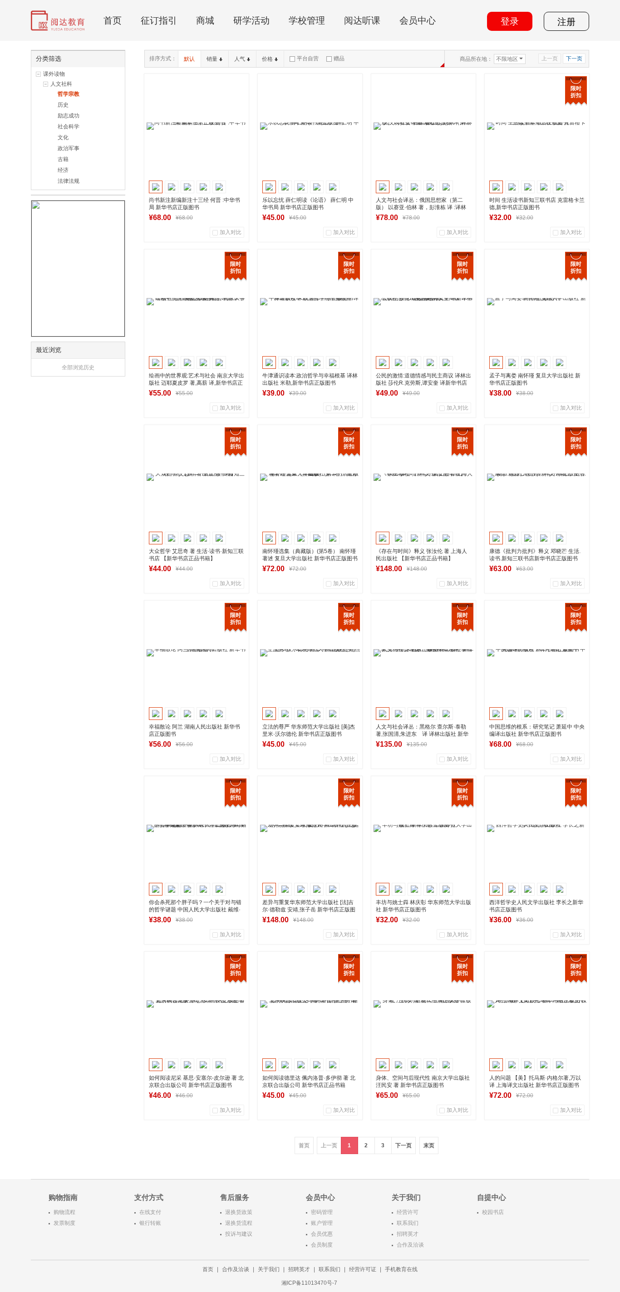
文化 (63, 137)
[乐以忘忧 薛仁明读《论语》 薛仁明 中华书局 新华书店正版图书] (310, 126)
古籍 (63, 159)
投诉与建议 (238, 1234)
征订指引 (159, 20)
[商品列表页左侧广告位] (78, 268)
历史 (63, 105)
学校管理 (307, 20)
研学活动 (251, 20)
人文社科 (61, 84)
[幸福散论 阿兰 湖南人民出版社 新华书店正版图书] (196, 653)
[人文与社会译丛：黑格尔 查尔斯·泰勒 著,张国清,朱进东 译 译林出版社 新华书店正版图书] (423, 653)
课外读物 (54, 74)
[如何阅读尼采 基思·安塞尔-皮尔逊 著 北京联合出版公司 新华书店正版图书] (196, 1004)
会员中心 (417, 20)
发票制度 (64, 1223)
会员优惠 (322, 1234)
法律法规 (68, 181)
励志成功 (68, 116)
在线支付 (150, 1212)
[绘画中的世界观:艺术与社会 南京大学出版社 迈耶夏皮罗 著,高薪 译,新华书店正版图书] (196, 302)
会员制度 (322, 1245)
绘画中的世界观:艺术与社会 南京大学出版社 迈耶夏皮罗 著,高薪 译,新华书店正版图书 (196, 382)
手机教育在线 (401, 1269)
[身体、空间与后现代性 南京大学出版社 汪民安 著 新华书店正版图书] (423, 1004)
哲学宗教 (68, 94)
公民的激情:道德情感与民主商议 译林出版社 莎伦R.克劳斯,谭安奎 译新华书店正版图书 (423, 382)
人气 (239, 59)
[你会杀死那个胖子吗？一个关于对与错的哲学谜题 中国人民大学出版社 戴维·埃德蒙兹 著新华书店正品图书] (196, 828)
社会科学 (68, 126)
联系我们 (407, 1223)
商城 (205, 20)
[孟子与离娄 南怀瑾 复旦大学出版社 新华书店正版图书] (537, 302)
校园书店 (493, 1212)
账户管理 (322, 1223)
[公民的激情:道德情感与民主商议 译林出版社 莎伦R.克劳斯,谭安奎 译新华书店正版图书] (423, 302)
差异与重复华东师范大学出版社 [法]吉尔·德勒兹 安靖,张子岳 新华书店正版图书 (308, 909)
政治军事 (68, 148)
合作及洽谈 (410, 1245)
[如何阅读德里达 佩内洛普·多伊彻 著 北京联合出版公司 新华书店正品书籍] (310, 1004)
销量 (212, 59)
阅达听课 (362, 20)
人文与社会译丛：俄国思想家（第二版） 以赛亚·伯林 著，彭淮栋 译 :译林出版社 (421, 207)
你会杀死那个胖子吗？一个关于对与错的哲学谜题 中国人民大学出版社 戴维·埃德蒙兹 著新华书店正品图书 (195, 909)
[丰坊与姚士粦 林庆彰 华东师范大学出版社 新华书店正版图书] (423, 828)
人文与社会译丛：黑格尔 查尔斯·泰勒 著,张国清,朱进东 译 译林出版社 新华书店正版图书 (424, 734)
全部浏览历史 (78, 367)
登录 (510, 21)
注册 (566, 22)
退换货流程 (238, 1223)
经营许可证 (362, 1269)
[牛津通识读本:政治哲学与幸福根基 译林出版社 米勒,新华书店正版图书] (310, 302)
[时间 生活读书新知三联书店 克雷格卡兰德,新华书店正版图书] (537, 126)
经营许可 (407, 1212)
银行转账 (150, 1223)
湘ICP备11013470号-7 (310, 1283)
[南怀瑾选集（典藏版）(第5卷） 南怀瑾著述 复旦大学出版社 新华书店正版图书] (310, 477)
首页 (112, 20)
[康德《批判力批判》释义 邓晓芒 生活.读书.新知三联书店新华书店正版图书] (537, 477)
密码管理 (322, 1212)
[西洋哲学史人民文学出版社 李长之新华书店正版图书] (537, 828)
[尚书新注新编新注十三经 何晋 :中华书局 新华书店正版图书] (196, 126)
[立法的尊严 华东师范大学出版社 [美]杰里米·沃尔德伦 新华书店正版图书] (310, 653)
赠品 (339, 58)
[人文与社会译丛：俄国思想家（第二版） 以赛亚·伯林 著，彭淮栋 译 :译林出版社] (423, 126)
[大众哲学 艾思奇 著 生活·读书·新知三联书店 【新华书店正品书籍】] (196, 477)
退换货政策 (238, 1212)
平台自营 (308, 58)
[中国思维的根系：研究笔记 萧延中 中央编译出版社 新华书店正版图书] (537, 653)
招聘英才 (407, 1234)
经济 (63, 170)
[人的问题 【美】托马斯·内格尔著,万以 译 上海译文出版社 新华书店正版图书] (537, 1004)
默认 (189, 59)
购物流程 (64, 1212)
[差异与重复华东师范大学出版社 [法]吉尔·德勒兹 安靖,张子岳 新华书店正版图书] (310, 828)
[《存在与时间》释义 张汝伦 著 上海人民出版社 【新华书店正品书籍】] (423, 477)
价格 (267, 59)
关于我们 (269, 1269)
